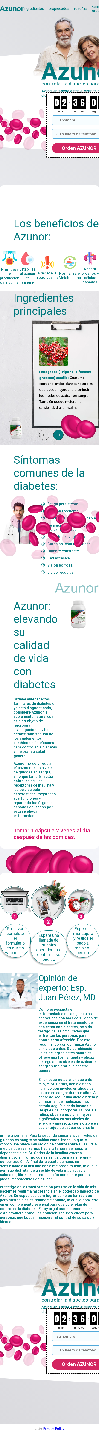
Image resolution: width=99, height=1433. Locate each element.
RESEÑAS (80, 8)
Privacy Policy (53, 1428)
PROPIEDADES (59, 8)
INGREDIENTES (34, 8)
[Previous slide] (44, 435)
